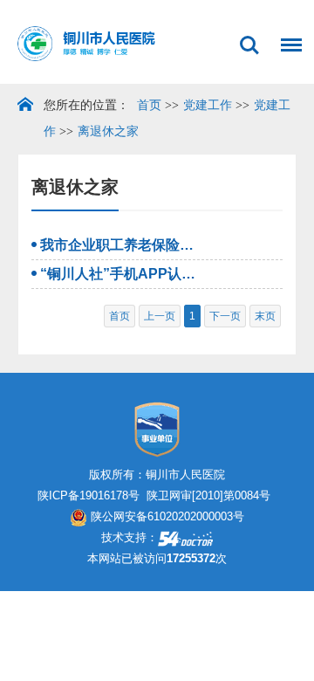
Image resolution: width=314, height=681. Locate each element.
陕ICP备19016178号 (89, 495)
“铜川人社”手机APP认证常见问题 (117, 273)
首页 (149, 105)
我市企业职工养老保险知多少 (117, 244)
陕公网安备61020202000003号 (165, 516)
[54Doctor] (185, 537)
